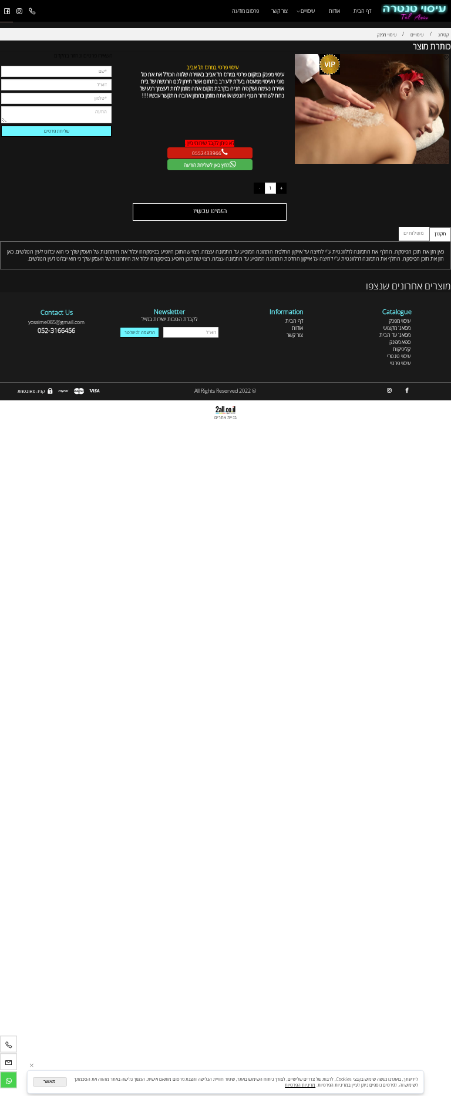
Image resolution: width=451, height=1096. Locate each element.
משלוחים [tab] (413, 233)
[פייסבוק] (7, 11)
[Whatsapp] (8, 1079)
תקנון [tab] (440, 234)
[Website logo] (414, 10)
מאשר (49, 1081)
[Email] (8, 1062)
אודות (334, 11)
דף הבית (362, 11)
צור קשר (279, 11)
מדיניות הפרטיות (300, 1085)
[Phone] (32, 11)
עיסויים (308, 11)
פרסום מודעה (245, 11)
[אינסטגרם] (19, 11)
